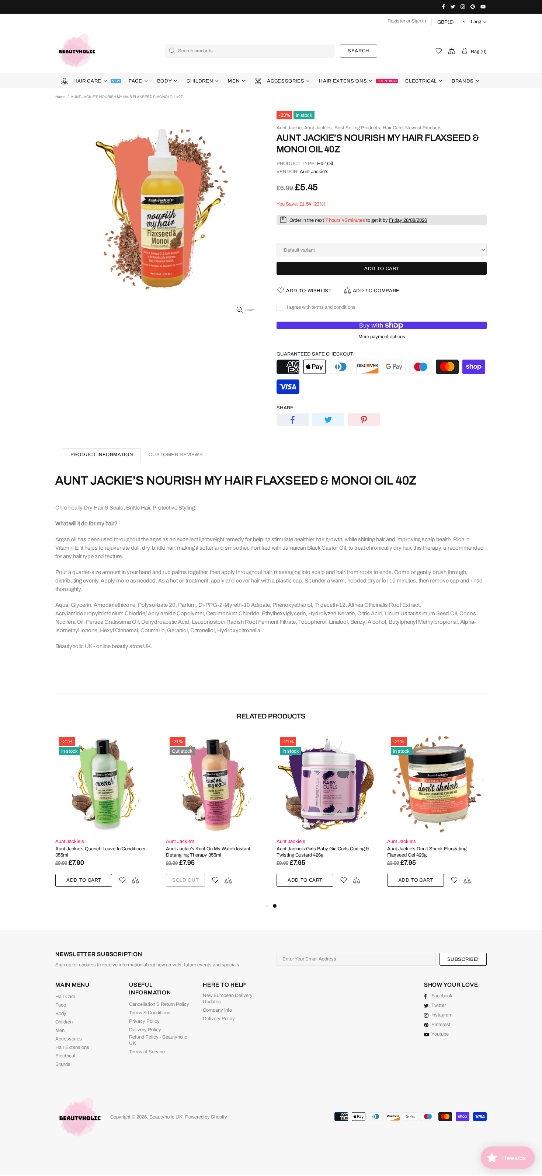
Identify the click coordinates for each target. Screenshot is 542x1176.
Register (396, 21)
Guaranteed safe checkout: (316, 354)
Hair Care (65, 996)
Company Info (217, 1010)
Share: (286, 407)
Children (64, 1022)
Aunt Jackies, (318, 127)
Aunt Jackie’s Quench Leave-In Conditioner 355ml (100, 852)
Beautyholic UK (77, 51)
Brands (62, 1064)
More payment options (381, 336)
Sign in (418, 21)
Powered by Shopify (206, 1117)
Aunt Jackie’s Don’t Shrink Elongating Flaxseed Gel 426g (426, 852)
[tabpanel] (326, 818)
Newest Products (423, 127)
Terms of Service (147, 1051)
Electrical (65, 1055)
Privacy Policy (144, 1021)
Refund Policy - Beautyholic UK (158, 1040)
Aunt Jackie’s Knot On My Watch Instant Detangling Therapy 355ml (208, 852)
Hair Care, (393, 127)
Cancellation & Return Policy (159, 1004)
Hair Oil (325, 163)
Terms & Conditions (149, 1012)
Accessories (68, 1039)
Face (60, 1005)
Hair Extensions (72, 1047)
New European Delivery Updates (228, 998)
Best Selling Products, (358, 127)
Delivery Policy (145, 1029)
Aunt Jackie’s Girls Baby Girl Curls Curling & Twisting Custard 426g (323, 852)
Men (60, 1030)
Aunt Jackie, (290, 127)
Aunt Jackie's (314, 171)
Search (358, 50)
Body (60, 1013)
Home (60, 97)
